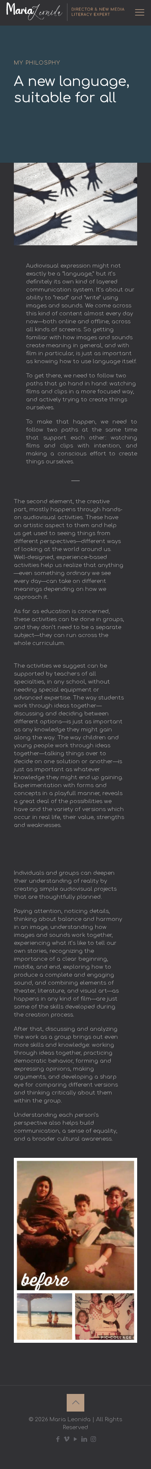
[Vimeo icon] (67, 1439)
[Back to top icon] (75, 1403)
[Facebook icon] (58, 1439)
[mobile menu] (140, 12)
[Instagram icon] (93, 1439)
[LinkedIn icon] (84, 1439)
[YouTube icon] (76, 1439)
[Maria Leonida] (66, 12)
